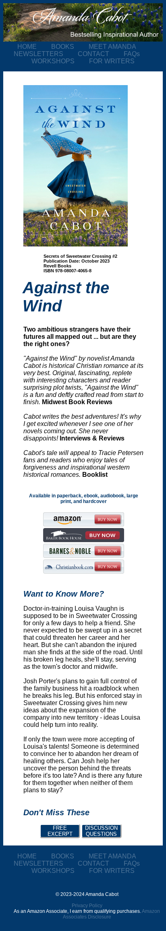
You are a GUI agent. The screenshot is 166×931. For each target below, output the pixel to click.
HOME (34, 46)
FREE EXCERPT (60, 831)
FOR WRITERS (112, 61)
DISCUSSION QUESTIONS (101, 831)
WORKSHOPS (60, 61)
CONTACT (101, 53)
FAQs (138, 53)
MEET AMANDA (119, 46)
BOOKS (70, 46)
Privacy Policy (87, 905)
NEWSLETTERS (46, 53)
